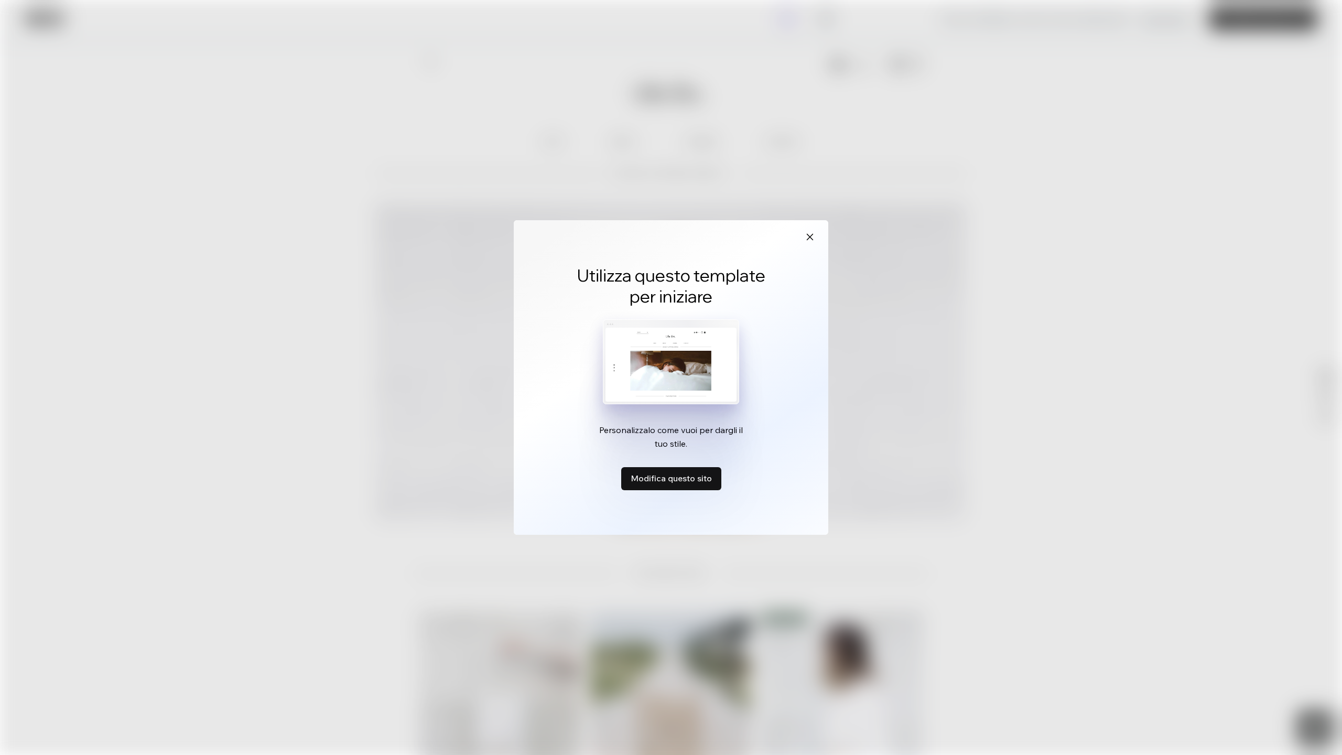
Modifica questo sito (671, 478)
